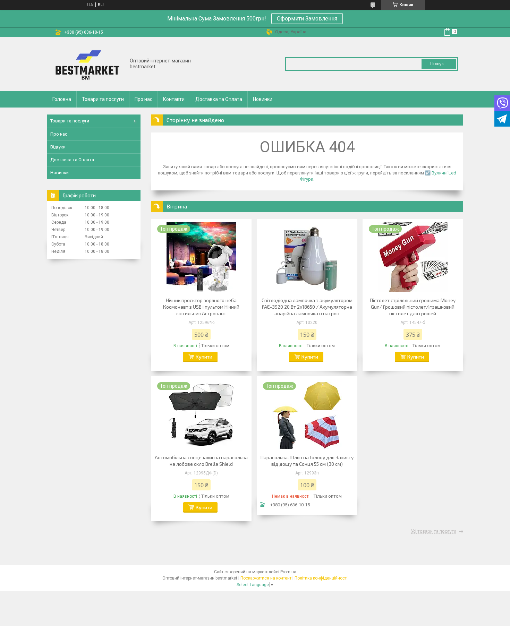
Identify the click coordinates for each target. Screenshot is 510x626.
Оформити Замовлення (307, 18)
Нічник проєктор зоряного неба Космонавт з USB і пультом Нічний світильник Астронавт (201, 306)
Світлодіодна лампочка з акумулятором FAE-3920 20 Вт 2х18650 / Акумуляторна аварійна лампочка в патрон (307, 306)
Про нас (143, 99)
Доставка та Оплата (218, 99)
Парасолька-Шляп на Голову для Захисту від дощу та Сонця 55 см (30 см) (307, 460)
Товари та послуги (103, 99)
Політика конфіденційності (321, 578)
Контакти (174, 99)
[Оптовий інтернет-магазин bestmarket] (86, 64)
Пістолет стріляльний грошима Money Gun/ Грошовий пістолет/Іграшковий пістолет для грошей (413, 306)
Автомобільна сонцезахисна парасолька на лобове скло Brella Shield (201, 460)
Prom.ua (288, 571)
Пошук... (439, 63)
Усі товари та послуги (433, 531)
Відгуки (58, 146)
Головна (61, 99)
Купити (204, 357)
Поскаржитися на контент (265, 578)
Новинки (262, 99)
